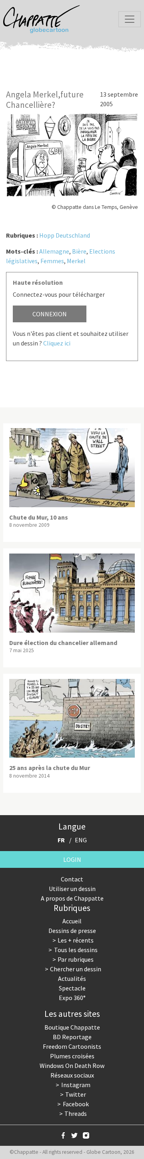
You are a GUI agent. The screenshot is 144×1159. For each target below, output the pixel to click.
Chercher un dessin (75, 969)
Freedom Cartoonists (72, 1046)
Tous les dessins (76, 950)
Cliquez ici (56, 343)
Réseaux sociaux (72, 1075)
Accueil (72, 921)
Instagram (75, 1085)
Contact (72, 879)
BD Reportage (72, 1037)
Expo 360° (72, 998)
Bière (79, 251)
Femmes (52, 261)
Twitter (75, 1094)
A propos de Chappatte (72, 898)
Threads (75, 1113)
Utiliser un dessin (72, 889)
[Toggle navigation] (129, 19)
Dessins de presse (72, 931)
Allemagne (54, 251)
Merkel (76, 261)
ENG (81, 840)
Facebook (76, 1104)
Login (72, 859)
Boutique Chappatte (72, 1027)
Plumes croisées (72, 1056)
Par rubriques (76, 959)
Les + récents (76, 940)
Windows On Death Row (72, 1066)
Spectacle (72, 988)
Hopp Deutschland (64, 235)
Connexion (49, 314)
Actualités (72, 978)
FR (61, 840)
